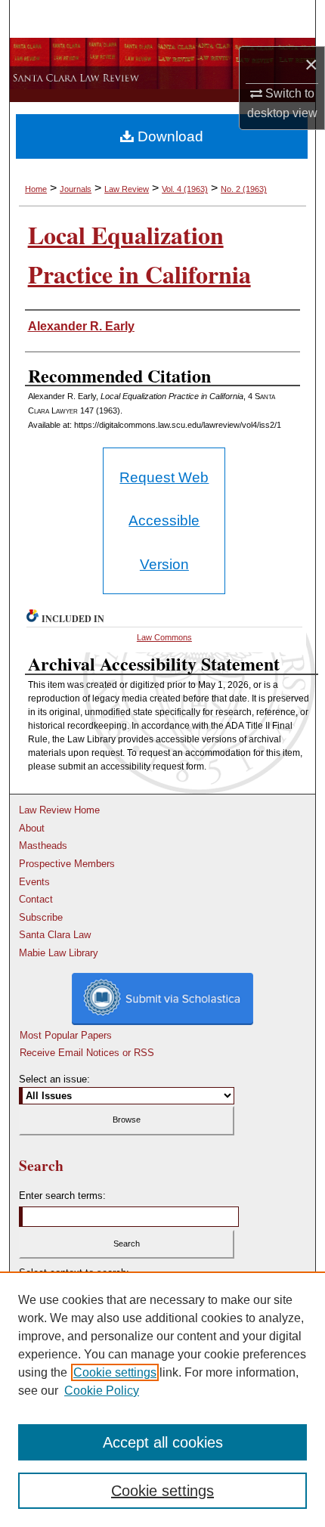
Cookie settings (114, 1372)
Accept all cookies (163, 1442)
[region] (162, 1399)
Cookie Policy (101, 1390)
